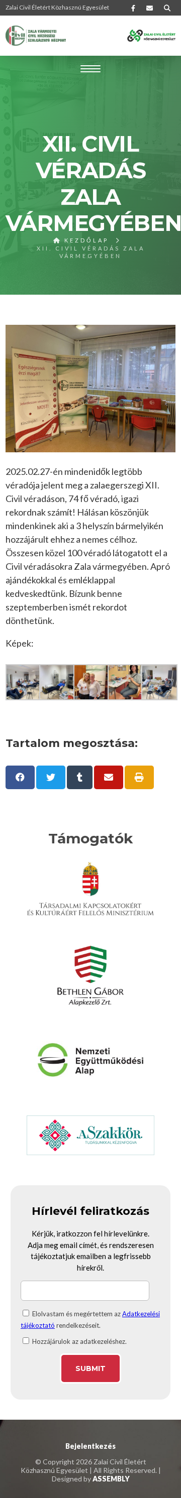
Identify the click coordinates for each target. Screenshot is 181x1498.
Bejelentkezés (90, 1446)
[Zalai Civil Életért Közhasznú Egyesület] (36, 36)
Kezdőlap (85, 240)
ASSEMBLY (111, 1478)
